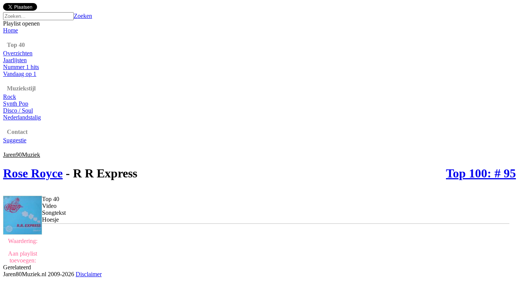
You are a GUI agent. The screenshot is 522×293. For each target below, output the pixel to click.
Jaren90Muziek (21, 154)
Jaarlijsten (15, 60)
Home (10, 30)
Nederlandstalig (22, 117)
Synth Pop (15, 103)
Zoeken (83, 16)
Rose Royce (33, 173)
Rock (9, 96)
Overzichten (17, 53)
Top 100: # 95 (481, 173)
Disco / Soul (18, 110)
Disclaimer (89, 274)
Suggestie (14, 140)
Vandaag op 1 (19, 74)
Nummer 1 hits (21, 67)
